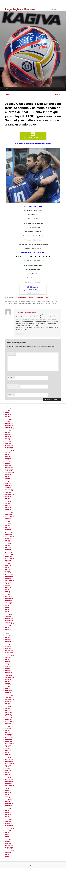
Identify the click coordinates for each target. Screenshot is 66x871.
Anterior (7, 94)
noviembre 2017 (9, 598)
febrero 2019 (8, 571)
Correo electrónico (13, 386)
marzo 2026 (8, 418)
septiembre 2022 (9, 494)
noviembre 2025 (9, 425)
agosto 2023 (8, 474)
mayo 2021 (8, 524)
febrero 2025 (8, 441)
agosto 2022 (8, 496)
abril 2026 (7, 416)
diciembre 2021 (9, 511)
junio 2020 (7, 542)
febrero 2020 (8, 549)
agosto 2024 (8, 452)
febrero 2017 (8, 615)
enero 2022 (8, 509)
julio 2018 (7, 584)
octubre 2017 (8, 600)
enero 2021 (8, 531)
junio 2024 (7, 456)
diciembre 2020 (9, 533)
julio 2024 (7, 454)
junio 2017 (7, 607)
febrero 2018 (8, 593)
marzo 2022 (8, 505)
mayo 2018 (8, 587)
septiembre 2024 (9, 451)
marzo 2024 (8, 461)
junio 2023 (7, 478)
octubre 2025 (8, 427)
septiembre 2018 (9, 580)
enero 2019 (8, 573)
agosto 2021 (8, 518)
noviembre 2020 (9, 534)
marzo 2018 (8, 591)
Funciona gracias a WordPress (33, 865)
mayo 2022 (8, 502)
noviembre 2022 (9, 491)
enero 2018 (8, 595)
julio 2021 (7, 520)
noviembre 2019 (9, 554)
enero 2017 (8, 616)
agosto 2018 (8, 582)
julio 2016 (7, 627)
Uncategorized (22, 297)
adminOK (30, 297)
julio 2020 (7, 540)
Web (9, 394)
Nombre (11, 377)
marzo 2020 (8, 547)
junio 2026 (7, 412)
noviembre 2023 (9, 469)
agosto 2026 (8, 409)
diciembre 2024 (9, 445)
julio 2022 (7, 498)
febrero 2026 (8, 420)
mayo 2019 (8, 565)
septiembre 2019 (9, 558)
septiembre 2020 (9, 536)
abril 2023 (7, 482)
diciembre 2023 (9, 467)
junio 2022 (7, 500)
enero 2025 (8, 443)
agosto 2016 (8, 626)
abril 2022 (7, 503)
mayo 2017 (8, 609)
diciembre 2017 (9, 596)
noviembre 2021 (9, 513)
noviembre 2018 (9, 576)
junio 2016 (7, 629)
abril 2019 (7, 567)
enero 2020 (8, 551)
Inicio (7, 89)
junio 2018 (7, 585)
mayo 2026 (8, 414)
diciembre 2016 (9, 618)
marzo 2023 (8, 483)
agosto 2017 (8, 604)
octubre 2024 (8, 449)
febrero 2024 (8, 463)
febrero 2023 (8, 485)
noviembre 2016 (9, 620)
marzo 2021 (8, 527)
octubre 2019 (8, 556)
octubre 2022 (8, 492)
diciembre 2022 (9, 489)
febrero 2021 (8, 529)
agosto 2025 (8, 431)
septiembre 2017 (9, 602)
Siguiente (58, 94)
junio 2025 (7, 434)
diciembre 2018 (9, 574)
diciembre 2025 (9, 423)
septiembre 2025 (9, 429)
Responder (20, 333)
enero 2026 (8, 421)
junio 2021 (7, 522)
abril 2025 (7, 438)
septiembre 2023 (9, 472)
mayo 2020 (8, 544)
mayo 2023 (8, 480)
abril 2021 (7, 525)
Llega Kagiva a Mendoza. (20, 9)
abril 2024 (7, 460)
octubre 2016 (8, 622)
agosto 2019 (8, 560)
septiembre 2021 (9, 516)
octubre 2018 (8, 578)
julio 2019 (7, 562)
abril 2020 (7, 545)
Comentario (11, 353)
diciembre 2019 (9, 553)
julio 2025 (7, 432)
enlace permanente (43, 297)
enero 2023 (8, 487)
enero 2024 (8, 465)
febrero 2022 (8, 507)
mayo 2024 (8, 458)
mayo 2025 (8, 436)
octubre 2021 (8, 514)
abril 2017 (7, 611)
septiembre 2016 (9, 624)
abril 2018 (7, 589)
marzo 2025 (8, 440)
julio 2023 (7, 476)
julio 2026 (7, 411)
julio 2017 (7, 605)
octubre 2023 (8, 471)
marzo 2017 (8, 613)
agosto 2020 (8, 538)
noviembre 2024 (9, 447)
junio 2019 (7, 564)
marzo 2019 (8, 569)
